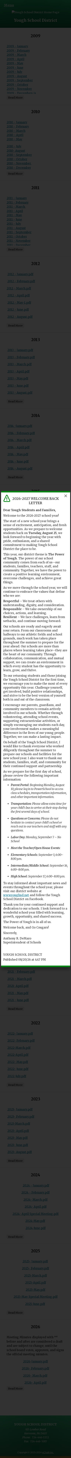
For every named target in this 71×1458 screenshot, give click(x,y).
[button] (65, 495)
